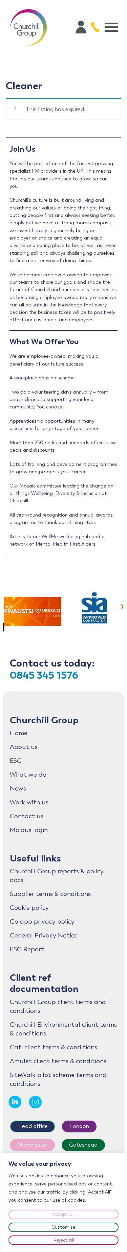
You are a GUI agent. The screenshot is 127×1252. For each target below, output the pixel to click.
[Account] (81, 27)
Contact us (26, 816)
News (18, 788)
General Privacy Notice (44, 935)
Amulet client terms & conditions (58, 1061)
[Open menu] (111, 27)
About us (24, 747)
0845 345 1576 (44, 675)
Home (18, 733)
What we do (28, 774)
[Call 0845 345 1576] (95, 27)
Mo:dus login (29, 830)
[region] (63, 1202)
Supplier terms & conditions (50, 894)
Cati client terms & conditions (53, 1047)
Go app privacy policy (42, 921)
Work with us (29, 802)
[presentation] (5, 605)
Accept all (63, 1214)
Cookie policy (29, 907)
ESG (16, 761)
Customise (63, 1227)
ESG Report (27, 949)
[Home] (28, 27)
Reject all (64, 1240)
